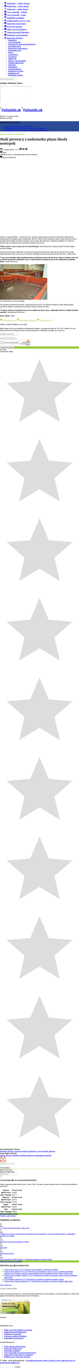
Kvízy (10, 53)
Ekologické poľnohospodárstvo (21, 44)
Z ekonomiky (19, 134)
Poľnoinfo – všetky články (17, 3)
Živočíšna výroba (15, 75)
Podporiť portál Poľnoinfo (16, 32)
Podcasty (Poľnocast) (13, 1349)
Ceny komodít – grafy (15, 15)
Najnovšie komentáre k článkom (18, 1355)
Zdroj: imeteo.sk (6, 1285)
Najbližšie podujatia (14, 18)
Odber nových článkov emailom (18, 1330)
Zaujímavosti (13, 73)
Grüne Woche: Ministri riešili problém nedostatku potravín (26, 1155)
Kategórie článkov (13, 38)
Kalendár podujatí (12, 1351)
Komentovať (27, 320)
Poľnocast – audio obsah (16, 9)
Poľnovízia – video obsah (16, 6)
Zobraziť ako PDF (45, 320)
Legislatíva (13, 55)
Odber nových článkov (15, 29)
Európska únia (14, 46)
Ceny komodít (14, 42)
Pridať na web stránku (8, 1216)
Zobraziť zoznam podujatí (11, 1261)
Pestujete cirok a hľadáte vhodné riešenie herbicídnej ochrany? (26, 130)
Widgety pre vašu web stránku (17, 1357)
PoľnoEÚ (12, 65)
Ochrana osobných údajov (15, 1336)
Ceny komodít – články (15, 12)
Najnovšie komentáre (15, 24)
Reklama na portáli (12, 1334)
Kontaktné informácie (14, 1338)
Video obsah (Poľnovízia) (15, 1347)
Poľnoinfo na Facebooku (16, 35)
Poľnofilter (13, 67)
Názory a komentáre (17, 61)
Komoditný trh (14, 50)
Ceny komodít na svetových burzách (20, 1353)
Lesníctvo (12, 57)
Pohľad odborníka (16, 63)
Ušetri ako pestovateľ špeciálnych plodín (18, 126)
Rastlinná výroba (15, 71)
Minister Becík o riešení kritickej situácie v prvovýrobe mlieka (27, 1151)
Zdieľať (8, 320)
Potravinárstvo (14, 69)
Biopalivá (12, 40)
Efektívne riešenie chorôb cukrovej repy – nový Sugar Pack (25, 128)
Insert (18, 1367)
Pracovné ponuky (13, 27)
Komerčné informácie (17, 48)
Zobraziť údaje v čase (9, 1214)
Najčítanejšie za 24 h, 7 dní (17, 21)
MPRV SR (12, 59)
